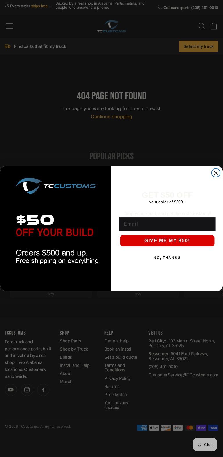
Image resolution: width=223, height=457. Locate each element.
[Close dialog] (216, 172)
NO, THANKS (167, 258)
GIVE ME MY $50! (167, 240)
